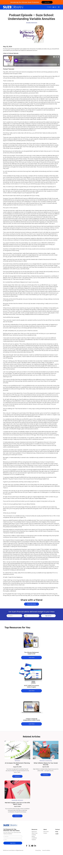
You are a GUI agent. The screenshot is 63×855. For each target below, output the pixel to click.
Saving (33, 836)
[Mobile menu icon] (58, 7)
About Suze (46, 831)
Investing (34, 834)
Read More (17, 776)
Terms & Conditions (46, 850)
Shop (56, 831)
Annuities (28, 22)
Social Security (48, 760)
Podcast (57, 829)
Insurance (34, 839)
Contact (45, 833)
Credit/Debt (34, 838)
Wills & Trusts (34, 833)
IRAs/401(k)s (14, 800)
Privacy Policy (38, 850)
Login (56, 833)
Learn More (47, 2)
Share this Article (31, 604)
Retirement (34, 22)
